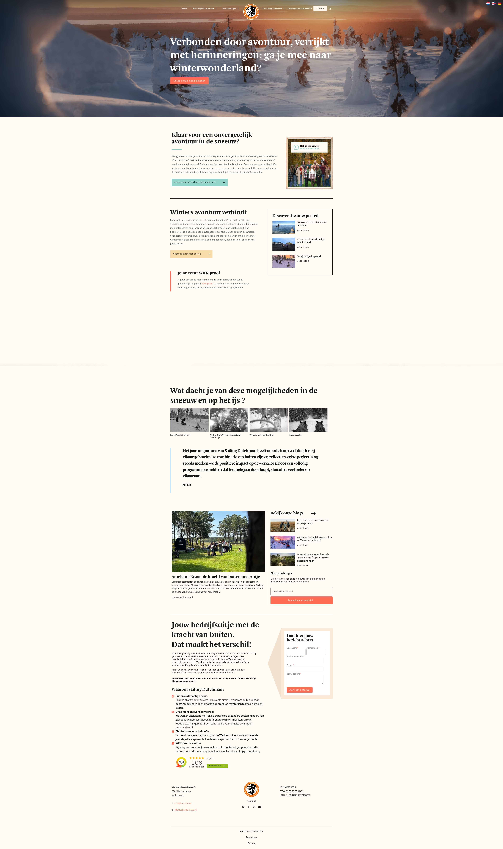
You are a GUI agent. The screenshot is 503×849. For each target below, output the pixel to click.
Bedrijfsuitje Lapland (308, 256)
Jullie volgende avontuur (203, 9)
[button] (330, 9)
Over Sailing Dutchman (272, 9)
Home (184, 9)
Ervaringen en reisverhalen (300, 9)
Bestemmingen (229, 9)
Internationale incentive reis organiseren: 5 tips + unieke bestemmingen (313, 557)
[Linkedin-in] (254, 807)
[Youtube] (259, 807)
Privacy (251, 843)
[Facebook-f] (248, 807)
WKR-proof (207, 284)
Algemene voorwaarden (251, 831)
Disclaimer (251, 837)
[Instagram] (243, 807)
